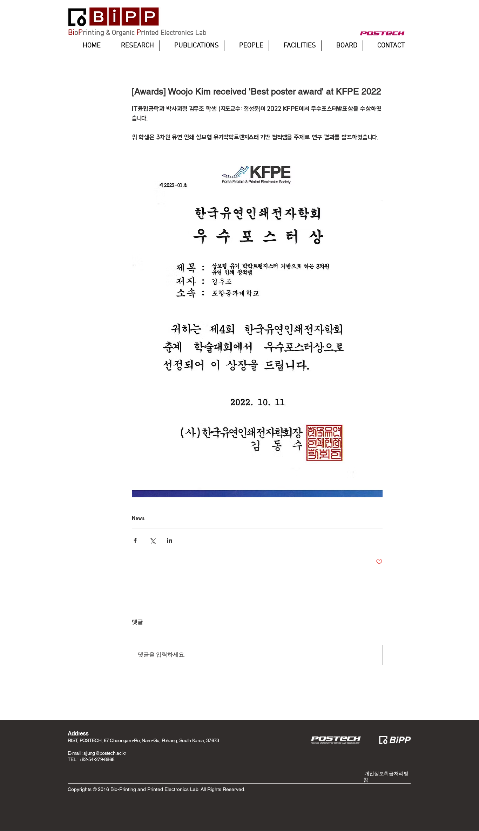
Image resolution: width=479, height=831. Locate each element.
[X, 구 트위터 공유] (152, 540)
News (138, 518)
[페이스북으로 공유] (135, 540)
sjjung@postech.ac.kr (104, 753)
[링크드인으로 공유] (169, 540)
